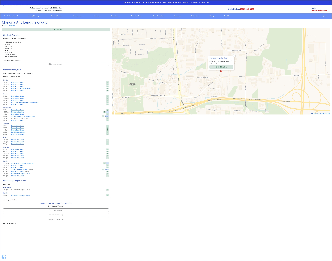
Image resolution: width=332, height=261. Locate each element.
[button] (221, 71)
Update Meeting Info (57, 219)
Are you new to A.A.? (11, 16)
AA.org (211, 16)
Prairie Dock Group (17, 82)
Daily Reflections (158, 16)
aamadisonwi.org (57, 215)
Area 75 (226, 16)
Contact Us (114, 16)
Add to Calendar (56, 64)
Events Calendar (56, 16)
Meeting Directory (33, 16)
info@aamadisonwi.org (319, 10)
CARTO (328, 113)
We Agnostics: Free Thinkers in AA (22, 163)
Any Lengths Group (17, 149)
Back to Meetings (9, 25)
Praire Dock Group (17, 134)
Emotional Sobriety (17, 112)
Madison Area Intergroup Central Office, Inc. (46, 8)
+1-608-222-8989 (57, 210)
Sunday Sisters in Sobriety (19, 169)
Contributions (77, 16)
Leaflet (314, 113)
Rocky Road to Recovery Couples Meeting (24, 102)
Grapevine (177, 16)
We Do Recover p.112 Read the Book (23, 116)
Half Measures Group (18, 132)
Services (96, 16)
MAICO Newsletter (135, 16)
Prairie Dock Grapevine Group (21, 88)
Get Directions (57, 30)
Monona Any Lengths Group (20, 174)
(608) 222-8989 (247, 9)
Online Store (195, 16)
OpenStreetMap (321, 113)
